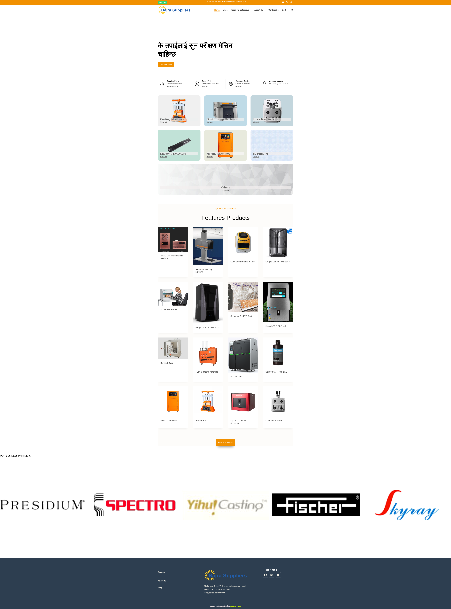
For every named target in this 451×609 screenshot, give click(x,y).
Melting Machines (218, 153)
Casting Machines (172, 119)
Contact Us (273, 10)
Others (225, 187)
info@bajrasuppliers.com (214, 593)
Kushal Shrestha (235, 606)
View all (163, 122)
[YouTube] (278, 574)
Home (217, 10)
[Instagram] (291, 2)
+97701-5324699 (228, 1)
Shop (225, 10)
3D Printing (260, 153)
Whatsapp (162, 2)
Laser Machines (263, 119)
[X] (287, 2)
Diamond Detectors (173, 153)
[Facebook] (283, 2)
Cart (284, 10)
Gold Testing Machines (222, 119)
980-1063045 (241, 1)
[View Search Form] (291, 10)
